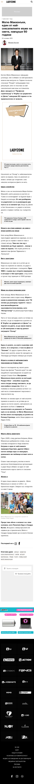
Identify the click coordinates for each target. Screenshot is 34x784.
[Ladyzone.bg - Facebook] (19, 548)
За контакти (17, 767)
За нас (17, 747)
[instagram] (17, 776)
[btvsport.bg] (25, 692)
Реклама (17, 764)
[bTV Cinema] (9, 660)
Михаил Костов (13, 43)
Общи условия (17, 753)
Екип (17, 750)
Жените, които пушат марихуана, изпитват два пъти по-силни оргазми (17, 282)
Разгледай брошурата (25, 610)
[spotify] (22, 776)
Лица (11, 19)
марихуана (4, 557)
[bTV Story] (9, 671)
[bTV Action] (25, 660)
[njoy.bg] (9, 725)
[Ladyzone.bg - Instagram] (16, 543)
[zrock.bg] (25, 736)
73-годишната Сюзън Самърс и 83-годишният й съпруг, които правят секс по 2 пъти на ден (17, 219)
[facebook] (12, 776)
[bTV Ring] (25, 671)
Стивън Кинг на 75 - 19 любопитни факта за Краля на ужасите (17, 426)
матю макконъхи (7, 559)
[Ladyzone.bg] (11, 2)
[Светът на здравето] (9, 714)
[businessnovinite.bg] (9, 703)
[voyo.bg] (9, 692)
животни (23, 552)
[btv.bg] (9, 649)
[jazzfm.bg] (9, 736)
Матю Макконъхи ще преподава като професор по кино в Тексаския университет (18, 337)
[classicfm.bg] (25, 725)
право (11, 557)
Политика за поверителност (17, 756)
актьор (22, 554)
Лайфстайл (6, 19)
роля (16, 557)
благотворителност (7, 554)
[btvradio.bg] (25, 714)
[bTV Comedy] (25, 649)
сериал (16, 552)
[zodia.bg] (25, 703)
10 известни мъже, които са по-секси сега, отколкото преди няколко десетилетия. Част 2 (17, 165)
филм (17, 554)
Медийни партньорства (17, 761)
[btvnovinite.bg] (9, 681)
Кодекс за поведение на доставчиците (17, 758)
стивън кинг (23, 557)
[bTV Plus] (25, 681)
